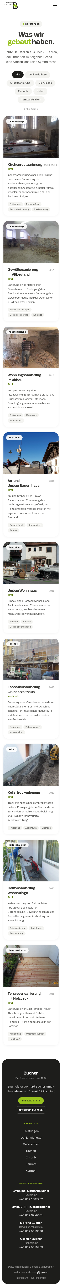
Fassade (23, 91)
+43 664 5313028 (31, 1231)
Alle (18, 74)
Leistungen (31, 1131)
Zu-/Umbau (45, 83)
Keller (40, 91)
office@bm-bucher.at (31, 1110)
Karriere (31, 1164)
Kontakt (31, 1170)
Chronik (31, 1157)
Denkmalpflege (37, 74)
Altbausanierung (20, 83)
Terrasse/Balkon (31, 99)
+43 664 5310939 (31, 1247)
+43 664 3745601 (31, 1215)
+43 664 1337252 (31, 1199)
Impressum (22, 1278)
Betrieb (31, 1151)
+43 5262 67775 (31, 1100)
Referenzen (31, 1144)
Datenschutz (38, 1278)
